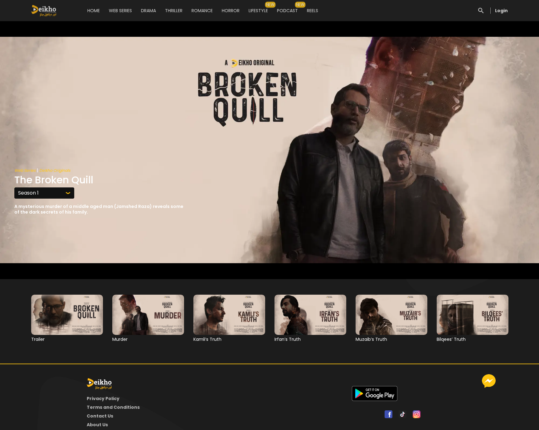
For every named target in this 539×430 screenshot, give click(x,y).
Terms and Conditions (113, 407)
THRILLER (173, 10)
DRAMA (148, 10)
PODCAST (287, 8)
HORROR (231, 10)
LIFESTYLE (258, 8)
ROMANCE (202, 10)
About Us (97, 425)
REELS (312, 10)
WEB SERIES (120, 10)
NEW (270, 4)
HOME (93, 10)
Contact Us (100, 416)
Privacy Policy (103, 398)
